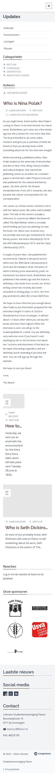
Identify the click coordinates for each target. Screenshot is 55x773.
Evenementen (11, 34)
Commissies (13, 68)
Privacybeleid (12, 769)
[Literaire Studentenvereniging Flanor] (14, 6)
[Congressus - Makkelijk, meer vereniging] (42, 753)
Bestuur (11, 64)
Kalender (9, 28)
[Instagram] (11, 694)
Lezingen (9, 41)
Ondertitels (14, 71)
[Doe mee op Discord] (16, 694)
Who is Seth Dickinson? (29, 527)
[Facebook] (5, 694)
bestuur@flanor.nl (17, 729)
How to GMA (17, 425)
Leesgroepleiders (17, 92)
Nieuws (8, 48)
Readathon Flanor (18, 75)
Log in (6, 574)
